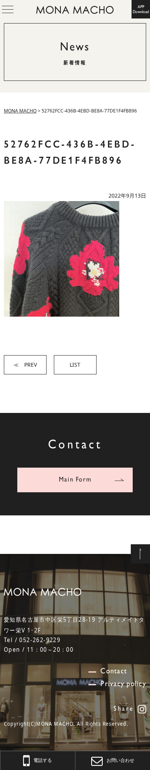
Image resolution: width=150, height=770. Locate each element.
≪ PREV (25, 364)
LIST (75, 364)
